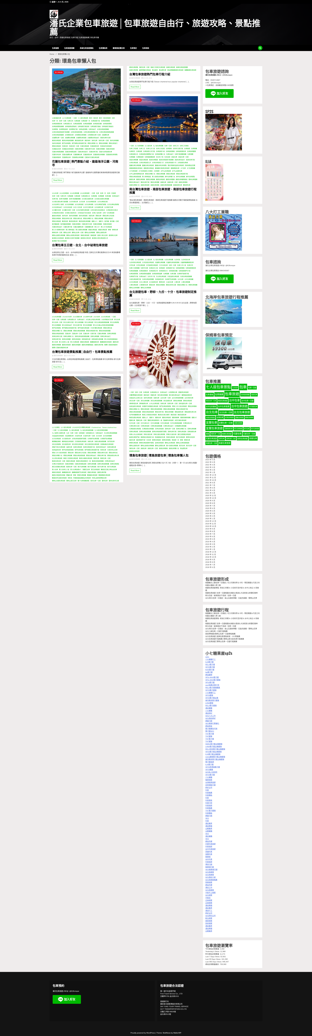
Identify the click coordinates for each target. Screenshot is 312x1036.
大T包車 (183, 168)
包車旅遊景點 (77, 124)
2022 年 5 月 (210, 462)
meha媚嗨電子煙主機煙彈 (215, 757)
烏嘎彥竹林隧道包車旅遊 (150, 406)
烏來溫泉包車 (56, 450)
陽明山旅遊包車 (101, 232)
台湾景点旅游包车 (71, 213)
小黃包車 (177, 282)
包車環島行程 (73, 129)
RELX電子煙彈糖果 (212, 688)
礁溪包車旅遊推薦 (98, 461)
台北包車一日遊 (225, 412)
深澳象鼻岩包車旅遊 (106, 444)
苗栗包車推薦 (92, 464)
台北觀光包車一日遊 (68, 210)
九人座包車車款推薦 (101, 430)
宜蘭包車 (211, 422)
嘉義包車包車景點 (161, 165)
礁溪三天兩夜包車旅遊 (70, 458)
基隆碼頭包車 (175, 168)
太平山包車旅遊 (166, 171)
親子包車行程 (101, 467)
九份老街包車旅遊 (135, 262)
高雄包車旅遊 (170, 67)
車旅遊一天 (175, 440)
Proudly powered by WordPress (143, 1033)
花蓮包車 (68, 334)
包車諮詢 (145, 48)
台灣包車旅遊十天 (170, 163)
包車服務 (55, 48)
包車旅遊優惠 (191, 151)
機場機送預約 (56, 441)
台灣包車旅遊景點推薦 (106, 132)
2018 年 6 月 (210, 567)
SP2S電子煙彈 (210, 690)
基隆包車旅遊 (249, 417)
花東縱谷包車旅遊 (68, 149)
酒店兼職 (208, 708)
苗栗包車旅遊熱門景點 (159, 432)
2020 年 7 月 (210, 506)
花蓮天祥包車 (56, 154)
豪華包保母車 (190, 437)
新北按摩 (208, 918)
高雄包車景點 (133, 70)
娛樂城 (207, 857)
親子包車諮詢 (111, 467)
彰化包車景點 (114, 322)
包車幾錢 (187, 148)
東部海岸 (87, 140)
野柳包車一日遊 (57, 232)
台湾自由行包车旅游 (84, 213)
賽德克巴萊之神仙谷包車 (109, 469)
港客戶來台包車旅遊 (58, 447)
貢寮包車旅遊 (156, 440)
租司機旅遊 (55, 224)
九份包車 (235, 387)
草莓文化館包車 (171, 434)
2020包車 (96, 317)
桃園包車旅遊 (226, 434)
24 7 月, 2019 (70, 249)
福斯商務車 (175, 417)
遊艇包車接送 (92, 230)
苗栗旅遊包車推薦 (97, 339)
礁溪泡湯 (65, 221)
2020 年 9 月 (210, 501)
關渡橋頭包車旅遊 (104, 475)
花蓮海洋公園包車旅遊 (92, 157)
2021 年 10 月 (210, 480)
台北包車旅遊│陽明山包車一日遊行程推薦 (221, 641)
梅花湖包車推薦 (162, 395)
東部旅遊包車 (79, 140)
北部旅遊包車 (159, 279)
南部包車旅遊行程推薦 (166, 160)
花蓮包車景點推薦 (58, 152)
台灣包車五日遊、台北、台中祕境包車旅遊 (80, 245)
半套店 (207, 898)
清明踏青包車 (143, 403)
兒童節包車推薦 (160, 262)
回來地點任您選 (190, 165)
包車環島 (55, 129)
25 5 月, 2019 (147, 78)
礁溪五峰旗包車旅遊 (85, 458)
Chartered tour (96, 427)
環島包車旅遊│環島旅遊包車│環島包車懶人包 (159, 455)
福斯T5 (101, 221)
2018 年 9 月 (210, 560)
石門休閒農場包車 (135, 415)
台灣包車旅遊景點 (76, 132)
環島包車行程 (101, 455)
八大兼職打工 (210, 659)
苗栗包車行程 (56, 339)
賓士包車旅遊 (74, 342)
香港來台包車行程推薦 (72, 238)
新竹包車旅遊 (255, 428)
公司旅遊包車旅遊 (152, 265)
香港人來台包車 (102, 235)
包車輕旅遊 (140, 157)
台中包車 (234, 400)
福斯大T (194, 417)
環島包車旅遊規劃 (105, 331)
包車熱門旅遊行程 (183, 274)
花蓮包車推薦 (100, 149)
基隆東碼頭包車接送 (135, 168)
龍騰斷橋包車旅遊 (190, 70)
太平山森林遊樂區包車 (136, 174)
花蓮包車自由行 (83, 152)
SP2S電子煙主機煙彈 (213, 752)
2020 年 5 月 (210, 511)
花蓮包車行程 (93, 152)
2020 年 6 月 (210, 508)
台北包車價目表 (91, 202)
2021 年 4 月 (210, 490)
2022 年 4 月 (210, 465)
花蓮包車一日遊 (77, 334)
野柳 (109, 230)
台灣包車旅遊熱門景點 (79, 439)
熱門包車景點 (66, 143)
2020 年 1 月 (210, 519)
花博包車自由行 (110, 461)
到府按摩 (208, 923)
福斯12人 (95, 221)
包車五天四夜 (160, 148)
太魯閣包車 (105, 135)
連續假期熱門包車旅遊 (79, 472)
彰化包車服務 (56, 325)
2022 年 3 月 (210, 467)
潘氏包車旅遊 (58, 169)
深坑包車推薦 (145, 401)
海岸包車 (94, 140)
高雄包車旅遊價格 (86, 48)
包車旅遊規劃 (69, 48)
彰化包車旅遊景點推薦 (101, 322)
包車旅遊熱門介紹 (184, 271)
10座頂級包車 (56, 118)
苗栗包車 (221, 438)
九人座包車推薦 (63, 430)
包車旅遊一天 (85, 121)
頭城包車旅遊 (85, 235)
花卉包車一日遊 (134, 423)
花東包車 (65, 146)
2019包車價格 (64, 193)
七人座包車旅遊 (83, 118)
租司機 (106, 221)
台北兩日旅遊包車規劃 (101, 199)
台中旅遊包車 (253, 406)
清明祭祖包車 (133, 403)
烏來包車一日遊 (172, 403)
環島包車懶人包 (93, 143)
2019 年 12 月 (210, 521)
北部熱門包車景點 (170, 279)
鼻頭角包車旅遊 (134, 451)
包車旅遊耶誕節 (157, 274)
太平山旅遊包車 (177, 171)
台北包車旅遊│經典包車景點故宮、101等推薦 (222, 636)
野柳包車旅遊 (133, 443)
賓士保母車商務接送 (110, 339)
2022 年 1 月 (210, 472)
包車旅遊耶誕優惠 (145, 274)
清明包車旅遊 (187, 401)
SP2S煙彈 (209, 695)
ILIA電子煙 (209, 662)
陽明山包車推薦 (134, 288)
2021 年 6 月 (210, 488)
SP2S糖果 (209, 770)
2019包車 (55, 193)
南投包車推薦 (133, 160)
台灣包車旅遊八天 (158, 163)
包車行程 (55, 199)
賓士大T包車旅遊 (106, 227)
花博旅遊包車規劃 (148, 429)
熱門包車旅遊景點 (68, 450)
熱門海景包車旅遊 (83, 328)
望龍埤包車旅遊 (183, 392)
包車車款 (208, 800)
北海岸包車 (78, 436)
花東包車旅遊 (84, 146)
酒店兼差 (208, 823)
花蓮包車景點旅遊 (71, 152)
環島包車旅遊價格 (156, 409)
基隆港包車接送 (149, 168)
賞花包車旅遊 (95, 469)
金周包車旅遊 (159, 443)
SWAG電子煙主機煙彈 (213, 744)
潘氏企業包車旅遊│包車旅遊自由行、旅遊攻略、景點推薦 (155, 27)
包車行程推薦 (63, 199)
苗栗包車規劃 (66, 339)
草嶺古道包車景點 (159, 434)
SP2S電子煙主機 (211, 698)
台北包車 (82, 202)
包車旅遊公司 (153, 271)
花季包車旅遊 (159, 429)
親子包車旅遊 (92, 467)
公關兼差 (208, 829)
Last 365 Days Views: (213, 962)
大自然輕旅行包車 (107, 319)
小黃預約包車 (143, 285)
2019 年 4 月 (210, 542)
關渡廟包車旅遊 (92, 475)
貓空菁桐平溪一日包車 (143, 440)
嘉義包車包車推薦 (135, 165)
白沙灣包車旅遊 (57, 458)
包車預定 (133, 48)
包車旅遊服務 (87, 124)
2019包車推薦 (74, 193)
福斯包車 (158, 417)
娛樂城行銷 (209, 867)
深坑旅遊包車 (66, 444)
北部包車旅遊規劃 (148, 279)
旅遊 (207, 434)
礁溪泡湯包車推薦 (84, 221)
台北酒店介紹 (210, 877)
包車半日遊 (144, 268)
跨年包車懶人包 (170, 177)
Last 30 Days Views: (213, 959)
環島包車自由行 (91, 455)
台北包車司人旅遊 (58, 204)
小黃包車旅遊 (133, 285)
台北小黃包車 (143, 282)
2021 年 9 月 (210, 483)
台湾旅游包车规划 (58, 213)
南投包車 (174, 157)
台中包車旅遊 (239, 406)
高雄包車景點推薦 (166, 185)
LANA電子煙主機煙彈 (213, 746)
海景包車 (91, 216)
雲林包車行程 (145, 182)
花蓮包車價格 (79, 149)
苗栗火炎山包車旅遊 (135, 434)
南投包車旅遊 (143, 160)
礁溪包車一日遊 (105, 458)
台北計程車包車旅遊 (82, 210)
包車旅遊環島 (107, 124)
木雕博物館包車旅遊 (135, 395)
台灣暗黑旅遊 (210, 782)
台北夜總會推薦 (211, 880)
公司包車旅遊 (140, 265)
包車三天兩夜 (184, 146)
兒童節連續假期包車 (187, 262)
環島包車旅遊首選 (58, 334)
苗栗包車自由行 (105, 336)
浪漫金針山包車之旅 (135, 398)
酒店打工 (208, 911)
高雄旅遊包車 (177, 185)
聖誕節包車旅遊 (168, 420)
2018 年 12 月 (210, 552)
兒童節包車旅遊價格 (172, 262)
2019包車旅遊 (84, 193)
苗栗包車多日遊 (57, 336)
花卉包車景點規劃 (176, 423)
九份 (67, 433)
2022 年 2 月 (210, 470)
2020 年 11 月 (210, 495)
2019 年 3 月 (210, 544)
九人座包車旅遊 (74, 430)
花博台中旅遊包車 (58, 464)
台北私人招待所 (211, 772)
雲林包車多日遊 (114, 481)
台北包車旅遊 (79, 204)
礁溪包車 (96, 458)
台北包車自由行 (57, 207)
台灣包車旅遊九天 (145, 163)
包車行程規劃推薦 (75, 199)
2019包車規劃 (56, 317)
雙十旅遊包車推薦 (172, 446)
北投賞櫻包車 (69, 436)
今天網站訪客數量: (212, 949)
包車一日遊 (62, 121)
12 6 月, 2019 (70, 355)
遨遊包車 (116, 342)
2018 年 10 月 (210, 557)
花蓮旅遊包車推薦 (99, 154)
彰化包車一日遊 (57, 322)
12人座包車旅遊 (66, 427)
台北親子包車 (108, 207)
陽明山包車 (67, 232)
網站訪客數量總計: (212, 964)
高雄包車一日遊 (172, 182)
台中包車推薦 (224, 406)
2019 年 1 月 (210, 549)
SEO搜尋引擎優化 (212, 723)
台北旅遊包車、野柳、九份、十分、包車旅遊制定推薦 (163, 293)
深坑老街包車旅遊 (77, 444)
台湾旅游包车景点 (112, 210)
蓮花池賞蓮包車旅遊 (58, 467)
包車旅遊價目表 (57, 124)
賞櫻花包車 (86, 469)
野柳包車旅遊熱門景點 (146, 443)
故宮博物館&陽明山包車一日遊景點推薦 (220, 634)
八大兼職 (208, 711)
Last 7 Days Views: (212, 957)
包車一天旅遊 (111, 193)
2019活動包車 (77, 317)
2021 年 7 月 (210, 485)
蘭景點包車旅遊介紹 (147, 437)
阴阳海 (70, 478)
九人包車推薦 (139, 146)
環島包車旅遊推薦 (79, 331)
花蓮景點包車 (66, 157)
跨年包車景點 (190, 177)
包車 (113, 118)
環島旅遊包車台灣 (113, 455)
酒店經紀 (208, 713)
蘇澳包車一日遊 (71, 467)
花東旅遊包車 (94, 146)
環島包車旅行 (113, 143)
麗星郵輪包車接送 (145, 70)
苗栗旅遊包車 (86, 339)
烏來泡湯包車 (111, 447)
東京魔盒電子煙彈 (212, 700)
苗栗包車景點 (114, 464)
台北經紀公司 (210, 916)
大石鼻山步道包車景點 (93, 319)
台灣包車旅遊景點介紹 (90, 132)
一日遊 (74, 118)
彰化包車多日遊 (68, 322)
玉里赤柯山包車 (112, 450)
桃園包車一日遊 (215, 434)
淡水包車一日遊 (165, 398)
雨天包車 (182, 446)
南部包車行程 (190, 160)
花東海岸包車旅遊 (106, 146)
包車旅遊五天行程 (149, 151)
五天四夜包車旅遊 (148, 262)
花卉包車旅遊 (164, 423)
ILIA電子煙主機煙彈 (212, 754)
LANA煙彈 (209, 703)
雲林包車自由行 (134, 182)
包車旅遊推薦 (245, 395)
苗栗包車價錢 (111, 334)
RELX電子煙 (210, 664)
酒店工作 (208, 887)
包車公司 (70, 121)
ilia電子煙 (209, 672)
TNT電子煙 (209, 734)
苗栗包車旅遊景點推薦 (82, 336)
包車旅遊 (77, 121)
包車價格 (169, 148)
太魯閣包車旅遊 (81, 138)
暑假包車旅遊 (56, 216)
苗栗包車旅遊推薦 (103, 464)
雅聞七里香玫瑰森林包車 (60, 348)
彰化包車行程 (77, 325)
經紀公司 (208, 788)
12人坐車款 (56, 427)
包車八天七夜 (181, 265)
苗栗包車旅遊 (133, 432)
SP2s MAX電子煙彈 (212, 680)
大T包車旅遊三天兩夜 (146, 171)
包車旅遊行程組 (95, 126)
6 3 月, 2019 (147, 459)
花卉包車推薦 (155, 423)
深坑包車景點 (56, 444)
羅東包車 (132, 420)
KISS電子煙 (209, 670)
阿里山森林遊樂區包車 (99, 478)
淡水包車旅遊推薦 (177, 398)
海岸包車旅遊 (56, 143)
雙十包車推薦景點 (83, 481)
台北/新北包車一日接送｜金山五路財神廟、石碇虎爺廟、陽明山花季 (231, 598)
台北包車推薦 (69, 204)
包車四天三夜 (153, 268)
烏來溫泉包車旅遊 (135, 406)
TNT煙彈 (208, 736)
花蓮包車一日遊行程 (89, 334)
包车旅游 (167, 157)
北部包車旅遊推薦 (186, 276)
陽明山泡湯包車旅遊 (72, 235)
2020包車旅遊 (105, 317)
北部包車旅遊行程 (135, 279)
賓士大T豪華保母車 (58, 230)
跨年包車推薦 (180, 177)
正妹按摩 (208, 900)
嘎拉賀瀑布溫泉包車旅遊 (176, 165)
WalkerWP (177, 1033)
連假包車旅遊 (84, 342)
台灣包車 (219, 417)
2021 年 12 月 (210, 475)
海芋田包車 (111, 441)
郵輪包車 (69, 475)
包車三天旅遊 (133, 148)
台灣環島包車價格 (80, 135)
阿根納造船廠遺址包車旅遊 (82, 478)
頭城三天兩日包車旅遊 (158, 67)
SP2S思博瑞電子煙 (212, 767)
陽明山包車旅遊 (170, 443)
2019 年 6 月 (210, 536)
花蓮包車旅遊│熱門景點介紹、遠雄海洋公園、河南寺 (85, 163)
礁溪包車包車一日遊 (58, 461)
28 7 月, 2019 (70, 169)
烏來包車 (163, 403)
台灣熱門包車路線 (106, 439)
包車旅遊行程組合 (107, 126)
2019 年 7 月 (210, 534)
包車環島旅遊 (63, 129)
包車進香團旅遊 (150, 157)
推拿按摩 (208, 780)
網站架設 (208, 726)
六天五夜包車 (163, 265)
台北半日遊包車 (88, 207)
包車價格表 (103, 48)
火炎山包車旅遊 (154, 403)
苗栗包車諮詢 (76, 339)
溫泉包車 (69, 447)
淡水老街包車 (189, 398)
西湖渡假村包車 (160, 437)
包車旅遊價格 (105, 121)
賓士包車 (55, 342)
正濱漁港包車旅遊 (80, 441)
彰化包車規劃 (87, 325)
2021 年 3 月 (210, 493)
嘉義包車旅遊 (239, 417)
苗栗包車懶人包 (68, 336)
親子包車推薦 (82, 467)
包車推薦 (194, 148)
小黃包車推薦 (185, 282)
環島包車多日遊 (67, 218)
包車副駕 (70, 196)
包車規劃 (190, 154)
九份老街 (177, 260)
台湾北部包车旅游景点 (97, 210)
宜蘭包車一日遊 (226, 423)
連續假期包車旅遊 (106, 342)
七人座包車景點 (218, 387)
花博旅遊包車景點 (135, 429)
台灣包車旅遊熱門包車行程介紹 (149, 74)
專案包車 (162, 282)
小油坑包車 (169, 282)
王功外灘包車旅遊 (96, 328)
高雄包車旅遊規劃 (182, 67)
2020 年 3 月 (210, 513)
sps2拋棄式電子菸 (212, 685)
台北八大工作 (210, 716)
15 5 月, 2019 (147, 196)
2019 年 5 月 (210, 539)
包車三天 (176, 146)
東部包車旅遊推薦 (68, 140)
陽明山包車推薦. (90, 232)
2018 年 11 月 (210, 554)
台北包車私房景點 (113, 204)
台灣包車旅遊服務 (58, 135)
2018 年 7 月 (210, 565)
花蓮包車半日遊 (90, 149)
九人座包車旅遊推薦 (86, 430)
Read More (57, 180)
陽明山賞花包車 (71, 481)
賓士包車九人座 (64, 342)
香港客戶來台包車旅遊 (59, 241)
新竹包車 (246, 428)
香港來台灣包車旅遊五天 (100, 238)
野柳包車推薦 (81, 475)
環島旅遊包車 (179, 412)
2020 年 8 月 (210, 503)
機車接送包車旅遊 (68, 441)
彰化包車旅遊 (89, 322)
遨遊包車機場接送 (87, 345)
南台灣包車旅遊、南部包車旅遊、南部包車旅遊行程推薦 (163, 190)
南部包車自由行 (180, 160)
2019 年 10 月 (210, 526)
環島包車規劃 (169, 412)
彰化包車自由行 (67, 325)
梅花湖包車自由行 (174, 395)
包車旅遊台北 (67, 124)
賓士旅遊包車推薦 (81, 230)
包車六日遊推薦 (134, 268)
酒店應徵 (208, 826)
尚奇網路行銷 (210, 785)
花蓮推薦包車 (77, 154)
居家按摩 (208, 921)
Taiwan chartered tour (109, 427)
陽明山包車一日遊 (77, 232)
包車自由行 (92, 129)
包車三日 (142, 148)
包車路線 (132, 157)
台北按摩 (208, 895)
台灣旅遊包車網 (183, 163)
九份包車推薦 (168, 260)
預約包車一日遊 (144, 67)
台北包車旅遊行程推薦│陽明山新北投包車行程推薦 (224, 639)
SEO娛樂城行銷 (211, 870)
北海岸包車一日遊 (89, 436)
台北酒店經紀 (210, 718)
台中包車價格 (211, 406)
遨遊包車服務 (76, 345)
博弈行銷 (208, 864)
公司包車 (132, 265)
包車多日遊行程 (178, 148)
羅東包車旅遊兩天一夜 (155, 420)
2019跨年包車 (87, 317)
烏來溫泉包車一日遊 (185, 403)
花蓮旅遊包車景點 (111, 154)
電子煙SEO (209, 731)
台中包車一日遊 (248, 401)
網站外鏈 (208, 841)
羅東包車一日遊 (141, 420)
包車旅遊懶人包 (160, 154)
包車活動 (108, 196)
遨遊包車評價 (98, 345)
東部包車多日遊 (105, 138)
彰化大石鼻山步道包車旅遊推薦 (103, 325)
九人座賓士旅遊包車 (58, 433)
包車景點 (94, 196)
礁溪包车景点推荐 (164, 415)
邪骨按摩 (208, 882)
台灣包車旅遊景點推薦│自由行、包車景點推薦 (82, 351)
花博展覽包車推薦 (180, 426)
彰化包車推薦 (79, 322)
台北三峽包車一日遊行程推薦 (216, 631)
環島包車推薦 (103, 143)
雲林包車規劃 (155, 182)
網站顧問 (208, 675)
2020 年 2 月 (210, 516)
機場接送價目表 (119, 48)
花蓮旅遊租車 (56, 157)
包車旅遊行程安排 (83, 126)
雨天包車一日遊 (95, 481)
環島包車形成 (77, 218)
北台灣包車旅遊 (161, 276)
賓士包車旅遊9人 (75, 469)
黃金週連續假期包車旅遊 (175, 70)
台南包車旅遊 (210, 417)
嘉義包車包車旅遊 (148, 165)
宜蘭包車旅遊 (214, 428)
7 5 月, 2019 (147, 299)
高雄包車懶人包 (134, 185)
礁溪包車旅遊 (70, 461)
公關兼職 (208, 831)
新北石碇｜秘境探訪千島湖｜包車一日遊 (220, 595)
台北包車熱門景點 (100, 204)
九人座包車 (148, 146)
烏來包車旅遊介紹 (89, 447)
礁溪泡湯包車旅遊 (135, 417)
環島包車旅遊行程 (92, 331)
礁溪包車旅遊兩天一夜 (83, 461)
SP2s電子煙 (209, 682)
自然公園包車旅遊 (180, 420)
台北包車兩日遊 (102, 202)
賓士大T (97, 227)
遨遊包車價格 (140, 179)
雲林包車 (105, 481)
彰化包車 (117, 319)
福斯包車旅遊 (166, 417)
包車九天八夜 (150, 148)
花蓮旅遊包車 (87, 154)
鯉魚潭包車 (186, 185)
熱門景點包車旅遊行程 (79, 143)
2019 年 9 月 (210, 529)
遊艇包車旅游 (102, 230)
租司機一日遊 (114, 221)
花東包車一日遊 (74, 146)
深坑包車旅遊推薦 (156, 401)
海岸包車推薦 (114, 140)
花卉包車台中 (145, 423)
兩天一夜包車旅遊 (105, 118)
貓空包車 (132, 440)
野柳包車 (115, 230)
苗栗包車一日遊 (170, 429)
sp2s (207, 657)
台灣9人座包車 (97, 213)
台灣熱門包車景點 (93, 439)
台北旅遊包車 (98, 207)
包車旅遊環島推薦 (58, 126)
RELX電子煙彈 (211, 705)
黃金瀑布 (155, 70)
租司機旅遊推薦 (65, 224)
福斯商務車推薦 (185, 417)
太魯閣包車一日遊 (58, 138)
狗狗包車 (103, 450)
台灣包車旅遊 (133, 163)
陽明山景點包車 (160, 446)
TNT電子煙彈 (210, 811)
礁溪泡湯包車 (73, 221)
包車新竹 (132, 151)
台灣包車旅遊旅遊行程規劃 (61, 132)
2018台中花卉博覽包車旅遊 (81, 427)
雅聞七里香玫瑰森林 (110, 345)
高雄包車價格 (183, 182)
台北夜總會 (209, 872)
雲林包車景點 (133, 67)
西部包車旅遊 (170, 437)
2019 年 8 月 (210, 531)
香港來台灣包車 (86, 238)
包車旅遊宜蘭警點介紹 (146, 154)
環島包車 (98, 216)
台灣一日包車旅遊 (108, 213)
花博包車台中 (187, 423)
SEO (207, 818)
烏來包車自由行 (101, 447)
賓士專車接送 (70, 230)
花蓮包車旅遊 (110, 149)
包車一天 (55, 121)
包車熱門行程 (133, 276)
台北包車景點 (89, 204)
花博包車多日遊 (134, 426)
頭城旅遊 (93, 235)
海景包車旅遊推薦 (100, 441)
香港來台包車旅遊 (58, 238)
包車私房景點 (83, 129)
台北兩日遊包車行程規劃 (60, 202)
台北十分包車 (77, 207)
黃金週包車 (162, 70)
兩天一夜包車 (93, 118)
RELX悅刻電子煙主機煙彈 (215, 749)
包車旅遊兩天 (143, 271)
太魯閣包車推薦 (70, 138)
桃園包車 (153, 395)
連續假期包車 (94, 342)
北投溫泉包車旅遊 (58, 436)
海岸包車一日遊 (103, 140)
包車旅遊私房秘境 (71, 126)
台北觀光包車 (56, 210)
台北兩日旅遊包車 (87, 199)
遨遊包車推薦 (56, 345)
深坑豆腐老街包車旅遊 (92, 444)
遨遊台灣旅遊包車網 (58, 475)
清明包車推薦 (177, 401)
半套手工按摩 (210, 893)
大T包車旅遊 (133, 171)
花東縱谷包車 (56, 149)
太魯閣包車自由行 (93, 138)
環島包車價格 (56, 218)
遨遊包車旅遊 (66, 345)
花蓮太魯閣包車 (67, 154)
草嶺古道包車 (148, 434)
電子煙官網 (209, 762)
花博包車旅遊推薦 (156, 426)
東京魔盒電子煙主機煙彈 (214, 759)
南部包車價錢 (153, 160)
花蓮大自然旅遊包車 (105, 152)
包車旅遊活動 (97, 124)
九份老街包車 (185, 260)
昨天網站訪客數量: (212, 954)
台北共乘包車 (73, 202)
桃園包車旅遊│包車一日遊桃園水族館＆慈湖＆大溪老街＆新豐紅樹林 (231, 593)
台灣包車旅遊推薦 (103, 129)
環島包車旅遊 (56, 146)
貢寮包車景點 (166, 440)
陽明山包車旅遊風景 (182, 443)
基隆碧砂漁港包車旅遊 (162, 168)
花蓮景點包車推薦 (77, 157)
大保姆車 (157, 171)
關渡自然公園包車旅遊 (59, 478)
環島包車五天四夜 (108, 216)
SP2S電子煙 (210, 667)
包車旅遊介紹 (95, 121)
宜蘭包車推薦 (238, 423)
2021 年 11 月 (210, 478)
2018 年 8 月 (210, 562)
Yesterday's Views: (212, 951)
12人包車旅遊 (66, 118)
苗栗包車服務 (94, 336)
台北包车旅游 (67, 207)
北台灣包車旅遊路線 (110, 433)
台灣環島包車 (69, 135)
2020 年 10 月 (210, 498)
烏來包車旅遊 (77, 447)
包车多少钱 (159, 157)
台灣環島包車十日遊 (94, 135)
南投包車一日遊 (183, 157)
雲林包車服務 (193, 179)
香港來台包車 (113, 235)
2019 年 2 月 (210, 547)
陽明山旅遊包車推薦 (58, 235)
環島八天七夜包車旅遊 (59, 453)
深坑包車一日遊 (134, 401)
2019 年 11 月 (210, 524)
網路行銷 (208, 721)
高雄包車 (163, 182)
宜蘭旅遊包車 (228, 428)
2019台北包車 (67, 317)
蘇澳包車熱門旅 (134, 437)
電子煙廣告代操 (211, 729)
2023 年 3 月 (210, 460)
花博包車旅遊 (145, 426)
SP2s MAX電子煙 (212, 677)
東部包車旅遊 (56, 140)
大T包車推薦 (191, 168)
